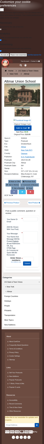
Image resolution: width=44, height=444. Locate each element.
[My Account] (25, 65)
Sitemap (12, 359)
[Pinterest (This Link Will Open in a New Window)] (30, 192)
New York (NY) (26, 150)
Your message (12, 234)
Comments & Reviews (30, 185)
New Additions (9, 325)
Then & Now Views (15, 407)
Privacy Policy (14, 352)
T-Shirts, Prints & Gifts (16, 383)
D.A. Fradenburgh (28, 157)
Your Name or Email (12, 220)
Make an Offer (15, 181)
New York (10, 287)
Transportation (9, 315)
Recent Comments (15, 404)
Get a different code (16, 262)
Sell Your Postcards (15, 372)
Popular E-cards (14, 387)
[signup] (37, 425)
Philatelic (7, 310)
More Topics (9, 320)
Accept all (4, 55)
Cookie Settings (14, 356)
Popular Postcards (15, 380)
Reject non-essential (18, 55)
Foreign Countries (11, 296)
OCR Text (8, 195)
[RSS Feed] (29, 437)
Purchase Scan (30, 181)
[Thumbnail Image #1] (22, 112)
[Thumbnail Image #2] (22, 121)
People (7, 306)
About (8, 336)
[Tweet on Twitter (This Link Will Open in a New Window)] (22, 192)
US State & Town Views (13, 282)
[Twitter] (17, 437)
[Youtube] (21, 437)
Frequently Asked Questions (18, 345)
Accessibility (13, 400)
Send (30, 188)
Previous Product (12, 203)
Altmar (23, 147)
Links (8, 368)
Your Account (25, 61)
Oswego (24, 153)
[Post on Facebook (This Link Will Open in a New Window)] (14, 192)
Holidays (7, 301)
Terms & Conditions (15, 349)
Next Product (33, 203)
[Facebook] (13, 437)
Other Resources (15, 411)
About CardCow (14, 341)
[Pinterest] (25, 437)
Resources (10, 395)
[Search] (21, 65)
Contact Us (34, 61)
